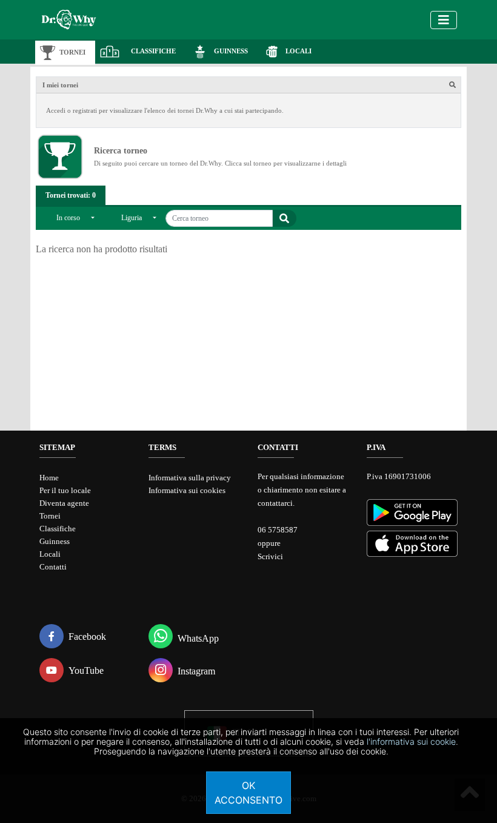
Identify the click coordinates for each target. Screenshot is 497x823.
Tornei (50, 515)
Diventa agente (64, 503)
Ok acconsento (248, 792)
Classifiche (57, 528)
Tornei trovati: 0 (70, 195)
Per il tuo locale (65, 490)
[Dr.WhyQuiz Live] (85, 20)
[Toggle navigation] (443, 20)
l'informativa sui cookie (411, 741)
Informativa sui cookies (186, 490)
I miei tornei (60, 85)
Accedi (55, 110)
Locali (50, 554)
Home (49, 477)
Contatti (53, 566)
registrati (85, 110)
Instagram (196, 671)
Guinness (54, 541)
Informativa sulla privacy (189, 477)
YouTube (86, 670)
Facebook (87, 636)
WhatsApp (198, 638)
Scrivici (270, 556)
